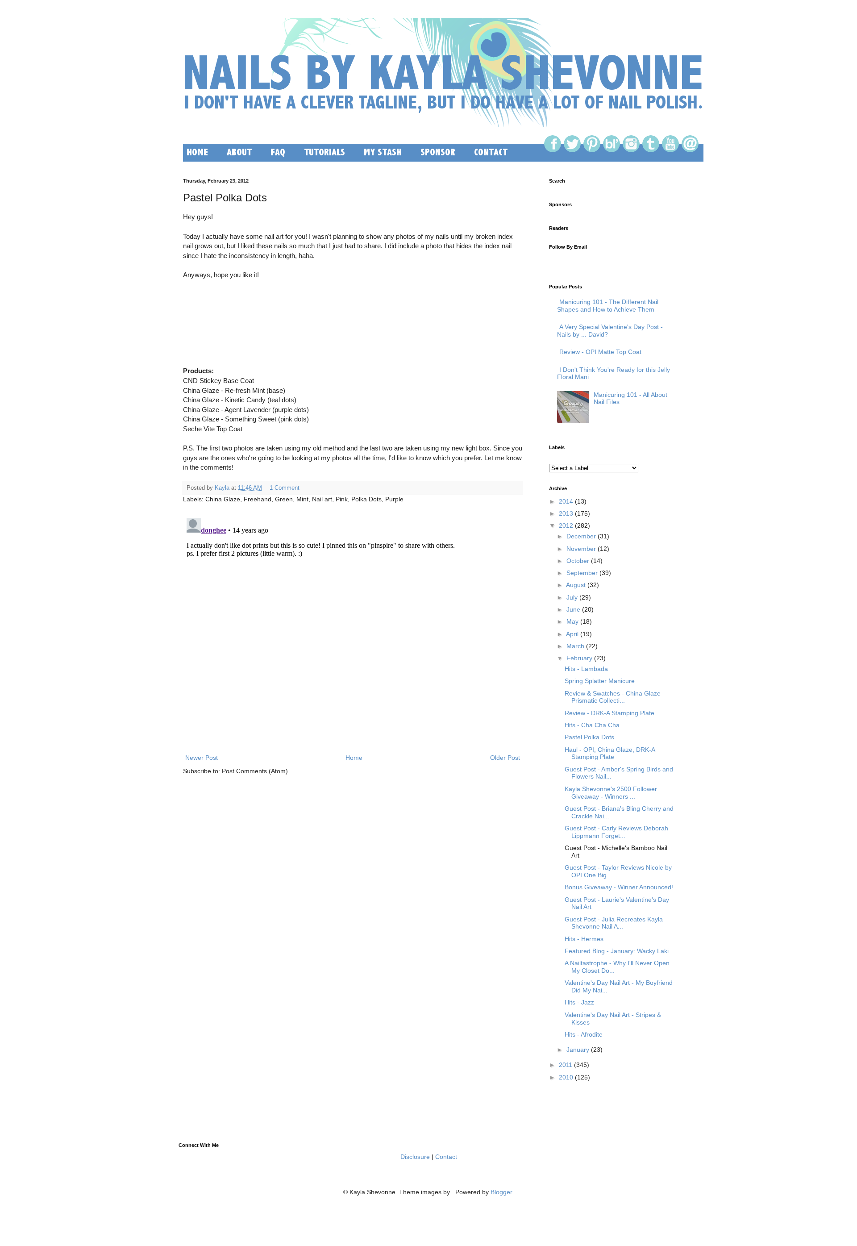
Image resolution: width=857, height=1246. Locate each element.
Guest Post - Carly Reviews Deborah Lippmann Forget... (616, 832)
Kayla (222, 488)
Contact (446, 1156)
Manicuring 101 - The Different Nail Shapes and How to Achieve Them (607, 305)
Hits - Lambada (586, 668)
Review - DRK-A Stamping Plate (609, 713)
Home (353, 757)
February (579, 658)
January (577, 1049)
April (572, 634)
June (573, 609)
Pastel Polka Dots (589, 737)
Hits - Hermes (584, 938)
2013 (566, 513)
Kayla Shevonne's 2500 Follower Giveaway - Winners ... (611, 792)
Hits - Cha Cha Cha (592, 725)
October (577, 560)
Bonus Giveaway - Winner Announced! (619, 887)
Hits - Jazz (579, 1002)
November (581, 548)
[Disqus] (352, 626)
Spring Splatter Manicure (600, 680)
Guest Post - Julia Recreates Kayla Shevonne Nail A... (614, 923)
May (572, 621)
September (582, 572)
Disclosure (415, 1156)
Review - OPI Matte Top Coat (600, 351)
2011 (565, 1064)
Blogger (501, 1192)
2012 (566, 525)
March (575, 646)
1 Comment (285, 488)
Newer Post (201, 757)
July (572, 597)
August (576, 584)
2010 (566, 1077)
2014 (566, 501)
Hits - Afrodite (584, 1034)
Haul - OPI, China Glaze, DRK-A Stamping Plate (610, 753)
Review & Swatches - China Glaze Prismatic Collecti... (613, 697)
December (581, 536)
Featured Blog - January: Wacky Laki (617, 950)
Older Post (505, 757)
